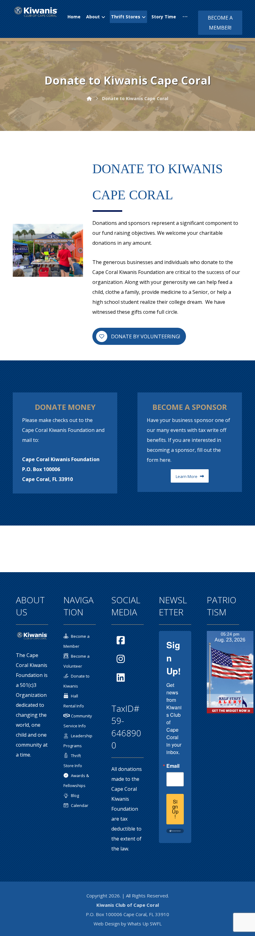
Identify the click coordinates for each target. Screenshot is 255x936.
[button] (185, 17)
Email (172, 765)
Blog (75, 795)
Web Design (107, 923)
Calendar (79, 805)
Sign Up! (175, 809)
